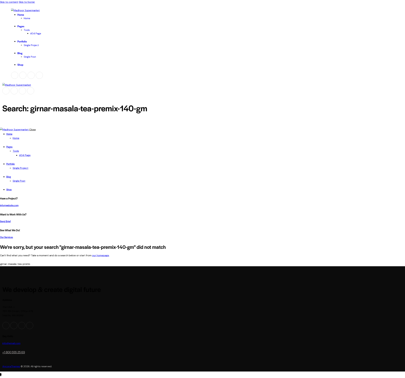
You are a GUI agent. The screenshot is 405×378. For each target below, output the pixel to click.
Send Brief (5, 221)
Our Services (6, 237)
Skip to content (9, 2)
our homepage (100, 255)
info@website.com (9, 205)
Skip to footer (27, 2)
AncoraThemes (11, 366)
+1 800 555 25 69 (13, 352)
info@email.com (11, 343)
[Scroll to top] (0, 374)
